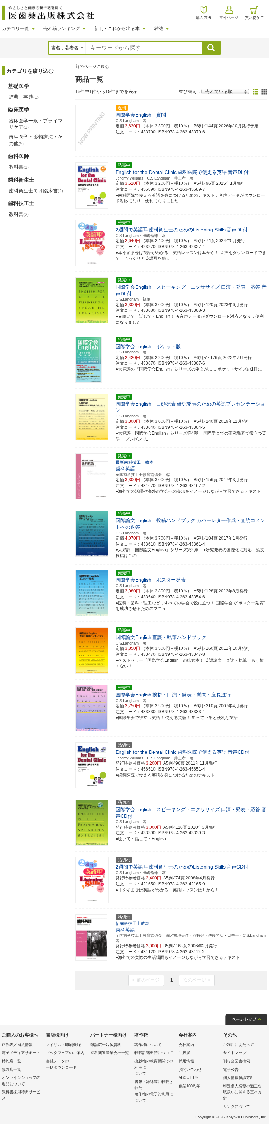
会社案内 (186, 1044)
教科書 (19, 167)
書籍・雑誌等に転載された (153, 1091)
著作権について (147, 1044)
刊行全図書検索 (236, 1061)
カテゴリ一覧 (15, 28)
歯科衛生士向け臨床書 (36, 191)
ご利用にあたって (238, 1044)
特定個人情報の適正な (242, 1092)
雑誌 (158, 28)
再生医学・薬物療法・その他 (36, 140)
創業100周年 (189, 1086)
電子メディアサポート (21, 1053)
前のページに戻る (92, 66)
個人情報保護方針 (238, 1077)
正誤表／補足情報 (17, 1044)
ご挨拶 (184, 1053)
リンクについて (236, 1106)
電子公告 (231, 1069)
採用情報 (186, 1061)
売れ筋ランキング (61, 28)
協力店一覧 (11, 1069)
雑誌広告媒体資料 (105, 1044)
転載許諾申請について (153, 1053)
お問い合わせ (190, 1069)
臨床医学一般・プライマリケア (36, 124)
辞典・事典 (24, 97)
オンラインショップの (21, 1080)
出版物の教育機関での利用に (153, 1067)
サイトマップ (234, 1053)
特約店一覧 (11, 1061)
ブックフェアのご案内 (65, 1053)
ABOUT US (188, 1077)
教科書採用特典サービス (21, 1095)
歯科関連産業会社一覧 (109, 1053)
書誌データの (61, 1064)
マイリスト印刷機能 (63, 1044)
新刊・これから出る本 (117, 28)
